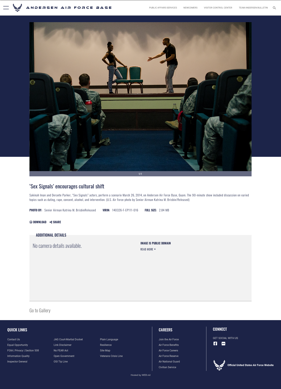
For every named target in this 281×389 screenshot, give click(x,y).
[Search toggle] (275, 7)
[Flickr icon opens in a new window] (223, 343)
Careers (165, 329)
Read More (147, 249)
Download (39, 222)
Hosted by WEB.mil (140, 375)
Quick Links (17, 329)
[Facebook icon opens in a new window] (215, 343)
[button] (5, 7)
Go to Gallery (39, 310)
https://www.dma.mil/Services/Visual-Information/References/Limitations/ (178, 270)
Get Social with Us (225, 338)
